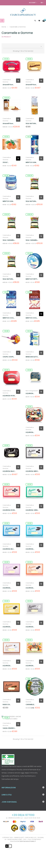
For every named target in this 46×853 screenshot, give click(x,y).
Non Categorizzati (32, 391)
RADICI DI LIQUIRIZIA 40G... (9, 704)
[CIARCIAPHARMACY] (23, 11)
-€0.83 (29, 59)
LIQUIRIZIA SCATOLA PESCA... (9, 666)
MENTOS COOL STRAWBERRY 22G (31, 318)
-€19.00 (6, 214)
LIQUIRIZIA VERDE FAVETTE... (32, 510)
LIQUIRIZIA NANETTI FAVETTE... (29, 432)
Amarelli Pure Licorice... (8, 85)
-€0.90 (29, 445)
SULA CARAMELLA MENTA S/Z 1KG (9, 240)
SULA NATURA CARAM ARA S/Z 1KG (32, 201)
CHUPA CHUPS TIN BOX (8, 357)
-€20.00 (29, 175)
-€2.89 (6, 718)
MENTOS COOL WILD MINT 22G (8, 318)
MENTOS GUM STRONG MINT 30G (31, 162)
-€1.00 (6, 59)
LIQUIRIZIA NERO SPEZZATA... (32, 471)
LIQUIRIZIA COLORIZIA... (30, 666)
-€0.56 (6, 370)
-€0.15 (6, 292)
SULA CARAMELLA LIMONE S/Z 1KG (32, 240)
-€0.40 (29, 253)
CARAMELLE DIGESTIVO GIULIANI (30, 704)
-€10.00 (6, 98)
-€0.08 (6, 331)
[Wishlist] (39, 20)
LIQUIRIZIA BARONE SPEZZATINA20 (31, 393)
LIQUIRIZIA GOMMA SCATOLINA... (30, 549)
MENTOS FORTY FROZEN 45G (31, 279)
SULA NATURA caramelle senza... (31, 123)
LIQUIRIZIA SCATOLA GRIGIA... (29, 627)
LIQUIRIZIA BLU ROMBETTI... (8, 549)
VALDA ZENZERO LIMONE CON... (9, 728)
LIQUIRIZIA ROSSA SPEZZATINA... (9, 510)
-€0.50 (6, 137)
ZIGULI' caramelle (7, 162)
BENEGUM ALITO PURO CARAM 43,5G (32, 357)
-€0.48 (29, 331)
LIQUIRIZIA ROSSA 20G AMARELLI (9, 396)
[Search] (35, 21)
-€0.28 (29, 137)
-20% (28, 679)
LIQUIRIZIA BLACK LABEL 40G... (9, 471)
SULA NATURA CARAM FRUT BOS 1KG (9, 279)
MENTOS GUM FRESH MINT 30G (9, 201)
